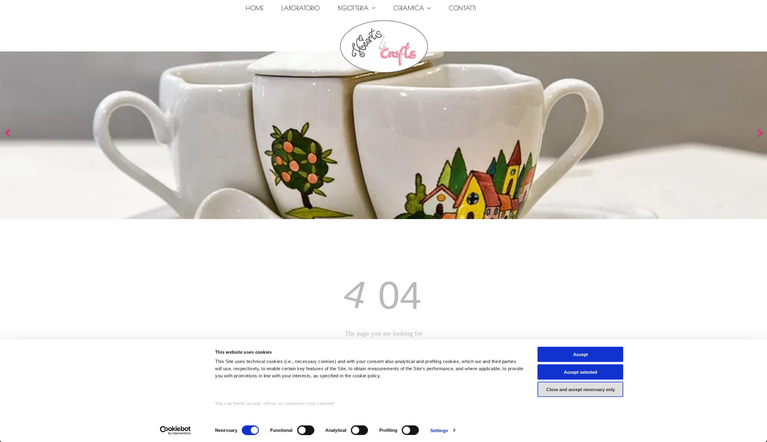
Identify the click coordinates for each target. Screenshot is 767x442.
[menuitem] (254, 8)
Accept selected (580, 371)
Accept (580, 354)
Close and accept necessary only (580, 389)
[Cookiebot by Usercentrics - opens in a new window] (175, 430)
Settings (439, 430)
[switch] (305, 430)
